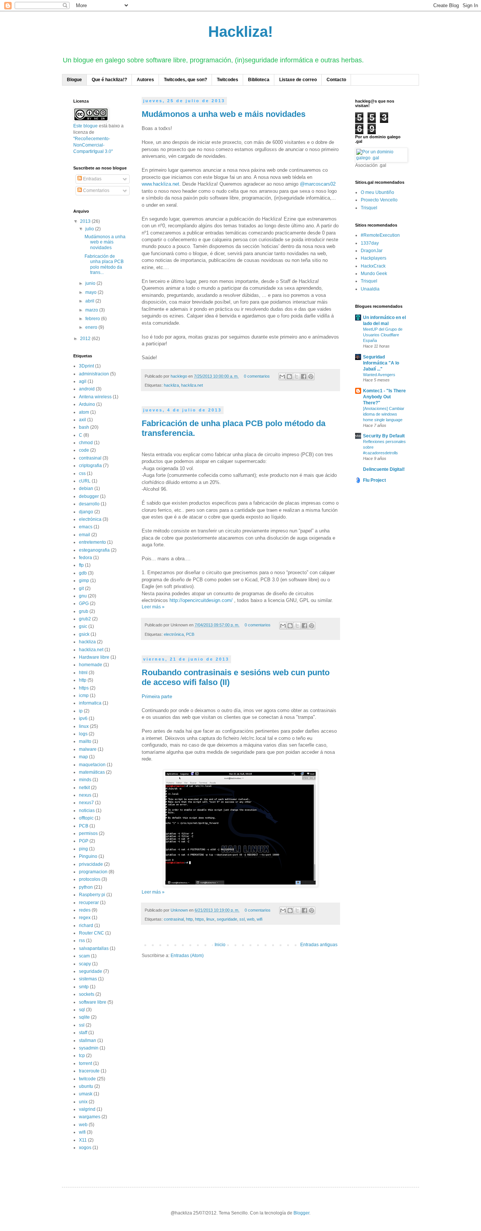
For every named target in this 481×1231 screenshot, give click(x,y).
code (84, 450)
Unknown (180, 910)
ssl (242, 919)
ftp (81, 565)
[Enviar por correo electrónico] (282, 376)
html (83, 672)
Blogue (74, 79)
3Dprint (86, 366)
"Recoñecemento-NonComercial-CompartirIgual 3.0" (93, 145)
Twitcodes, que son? (185, 79)
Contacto (336, 79)
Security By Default (384, 436)
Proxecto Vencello (379, 200)
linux (210, 919)
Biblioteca (258, 79)
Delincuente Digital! (384, 469)
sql (82, 1009)
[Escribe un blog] (289, 376)
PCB (190, 634)
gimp (84, 580)
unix (83, 1101)
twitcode (87, 1078)
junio (91, 283)
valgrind (87, 1109)
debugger (89, 496)
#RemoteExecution (380, 235)
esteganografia (94, 550)
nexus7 (86, 802)
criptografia (90, 465)
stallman (87, 1040)
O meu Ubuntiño (377, 192)
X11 (83, 1140)
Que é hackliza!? (109, 79)
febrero (93, 318)
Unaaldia (370, 289)
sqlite (84, 1017)
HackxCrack (373, 266)
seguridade (227, 919)
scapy (85, 963)
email (84, 534)
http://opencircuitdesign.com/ (201, 600)
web (250, 919)
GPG (84, 603)
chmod (86, 442)
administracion (94, 374)
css (82, 473)
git (81, 588)
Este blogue (85, 126)
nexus (85, 795)
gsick (84, 634)
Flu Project (374, 480)
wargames (89, 1116)
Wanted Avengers (379, 374)
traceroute (89, 1071)
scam (84, 956)
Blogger (301, 1213)
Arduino (87, 404)
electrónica (174, 634)
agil (82, 381)
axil (82, 419)
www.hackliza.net (160, 184)
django (86, 511)
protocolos (89, 879)
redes (85, 910)
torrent (85, 1063)
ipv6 (83, 718)
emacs (85, 526)
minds (85, 779)
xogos (85, 1147)
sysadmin (88, 1048)
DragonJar (372, 250)
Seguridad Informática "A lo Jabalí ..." (381, 363)
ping (83, 848)
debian (86, 488)
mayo (91, 292)
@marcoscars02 (318, 184)
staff (83, 1032)
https (199, 919)
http (189, 919)
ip (81, 711)
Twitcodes (227, 79)
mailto (85, 741)
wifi (259, 919)
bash (84, 427)
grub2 (85, 619)
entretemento (92, 542)
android (87, 389)
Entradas (91, 178)
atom (84, 412)
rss (82, 940)
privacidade (91, 864)
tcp (82, 1055)
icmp (84, 695)
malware (88, 749)
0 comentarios (257, 376)
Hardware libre (94, 657)
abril (90, 301)
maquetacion (92, 764)
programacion (93, 871)
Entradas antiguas (318, 944)
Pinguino (88, 856)
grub (83, 611)
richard (86, 925)
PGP (83, 841)
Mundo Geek (374, 273)
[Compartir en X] (296, 376)
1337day (370, 243)
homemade (90, 664)
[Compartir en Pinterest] (311, 376)
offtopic (86, 818)
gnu (83, 596)
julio (90, 228)
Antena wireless (95, 396)
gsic (83, 626)
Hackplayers (373, 258)
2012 (86, 338)
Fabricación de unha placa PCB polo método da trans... (104, 264)
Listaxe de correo (298, 79)
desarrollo (89, 504)
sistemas (88, 978)
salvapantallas (94, 948)
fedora (85, 557)
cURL (85, 481)
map (83, 756)
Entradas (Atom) (187, 955)
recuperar (89, 902)
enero (91, 327)
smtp (84, 986)
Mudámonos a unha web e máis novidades (224, 114)
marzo (92, 310)
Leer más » (153, 606)
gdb (83, 573)
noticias (87, 810)
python (86, 887)
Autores (145, 79)
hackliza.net (192, 385)
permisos (88, 833)
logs (83, 733)
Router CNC (91, 933)
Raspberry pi (92, 894)
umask (85, 1093)
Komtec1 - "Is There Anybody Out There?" (384, 396)
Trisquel (369, 207)
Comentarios (95, 190)
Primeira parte (157, 696)
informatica (90, 703)
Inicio (220, 944)
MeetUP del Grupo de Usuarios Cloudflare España (382, 335)
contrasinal (174, 919)
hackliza (171, 385)
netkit (84, 787)
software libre (92, 1002)
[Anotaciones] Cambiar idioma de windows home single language (383, 414)
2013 (86, 221)
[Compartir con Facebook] (303, 376)
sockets (86, 994)
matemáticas (92, 772)
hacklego (179, 376)
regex (85, 917)
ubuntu (86, 1086)
